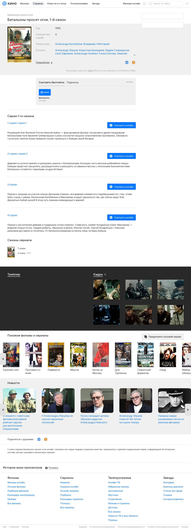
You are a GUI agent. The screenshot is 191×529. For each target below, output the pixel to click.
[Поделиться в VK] (127, 62)
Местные (113, 495)
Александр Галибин (86, 53)
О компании (14, 527)
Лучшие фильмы (16, 486)
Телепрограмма (119, 478)
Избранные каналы (118, 486)
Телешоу (65, 503)
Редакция (83, 527)
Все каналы (114, 511)
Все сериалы (67, 507)
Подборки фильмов (18, 490)
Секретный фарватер (144, 372)
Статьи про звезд (172, 490)
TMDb (90, 70)
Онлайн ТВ (114, 482)
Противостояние (33, 372)
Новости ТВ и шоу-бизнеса (123, 515)
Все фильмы (14, 503)
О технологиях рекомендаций (102, 527)
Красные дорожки (173, 486)
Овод (163, 370)
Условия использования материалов (163, 527)
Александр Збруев (66, 50)
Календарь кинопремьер (21, 495)
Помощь (112, 520)
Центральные (115, 490)
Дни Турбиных (121, 372)
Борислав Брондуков (91, 50)
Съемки (167, 495)
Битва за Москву (98, 372)
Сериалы (66, 478)
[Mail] (4, 3)
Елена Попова (107, 53)
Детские (112, 507)
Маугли (74, 370)
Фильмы (13, 478)
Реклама (25, 527)
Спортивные (115, 499)
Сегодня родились (173, 499)
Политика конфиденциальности (131, 527)
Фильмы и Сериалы (119, 503)
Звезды (168, 478)
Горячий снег (11, 370)
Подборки (65, 495)
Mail (4, 527)
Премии (11, 499)
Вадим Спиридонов (117, 50)
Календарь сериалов (71, 499)
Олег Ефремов (64, 53)
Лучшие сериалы (69, 490)
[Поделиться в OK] (133, 62)
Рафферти (54, 370)
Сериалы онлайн (69, 486)
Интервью (168, 482)
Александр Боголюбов (68, 44)
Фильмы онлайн (16, 482)
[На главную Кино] (12, 3)
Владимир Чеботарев (96, 44)
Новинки (65, 482)
